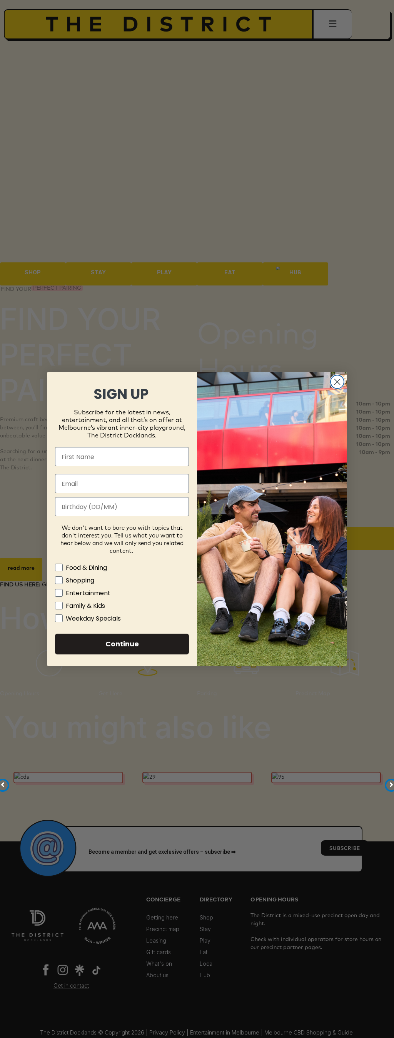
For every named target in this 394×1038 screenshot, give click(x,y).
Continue (122, 644)
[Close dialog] (337, 382)
